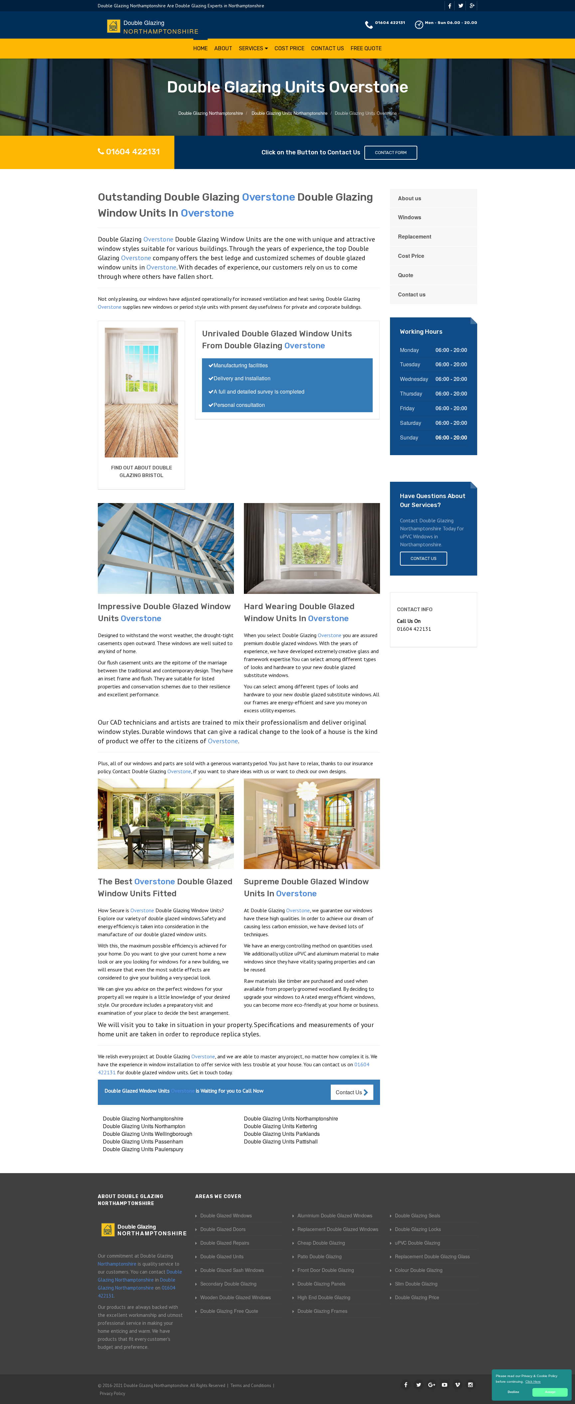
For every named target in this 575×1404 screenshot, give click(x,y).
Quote (405, 275)
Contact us (412, 294)
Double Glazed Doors (223, 1229)
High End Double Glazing (323, 1297)
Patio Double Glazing (319, 1256)
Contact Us (327, 48)
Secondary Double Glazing (228, 1283)
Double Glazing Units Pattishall (281, 1141)
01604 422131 (390, 22)
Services (251, 48)
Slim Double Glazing (416, 1283)
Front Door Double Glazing (325, 1270)
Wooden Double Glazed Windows (235, 1297)
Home (200, 48)
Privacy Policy (112, 1393)
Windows (409, 217)
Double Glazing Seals (417, 1215)
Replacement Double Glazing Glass (432, 1256)
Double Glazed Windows (226, 1215)
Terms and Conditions (250, 1385)
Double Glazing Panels (321, 1283)
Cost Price (289, 48)
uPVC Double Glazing (417, 1242)
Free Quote (366, 48)
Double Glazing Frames (322, 1311)
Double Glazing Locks (418, 1229)
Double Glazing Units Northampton (144, 1126)
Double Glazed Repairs (224, 1242)
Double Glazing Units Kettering (280, 1126)
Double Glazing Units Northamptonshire (291, 1118)
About (223, 48)
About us (409, 198)
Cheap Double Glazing (321, 1242)
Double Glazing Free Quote (229, 1311)
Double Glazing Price (417, 1297)
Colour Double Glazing (419, 1270)
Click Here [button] (533, 1381)
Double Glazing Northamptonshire (143, 1118)
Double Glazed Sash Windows (232, 1270)
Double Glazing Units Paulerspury (143, 1149)
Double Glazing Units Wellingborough (147, 1134)
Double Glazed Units (222, 1256)
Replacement (414, 236)
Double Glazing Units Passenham (143, 1141)
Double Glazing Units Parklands (282, 1134)
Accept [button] (550, 1392)
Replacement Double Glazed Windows (337, 1229)
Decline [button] (513, 1392)
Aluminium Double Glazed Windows (334, 1215)
